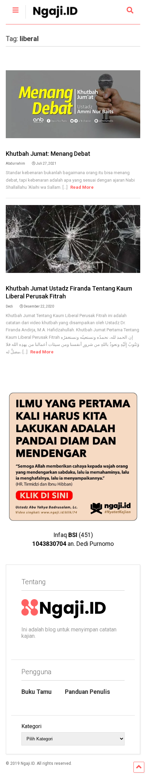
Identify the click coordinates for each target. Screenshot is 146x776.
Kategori (31, 726)
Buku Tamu (36, 691)
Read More (82, 187)
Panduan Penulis (87, 691)
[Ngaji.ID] (51, 19)
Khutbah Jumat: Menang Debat (48, 153)
